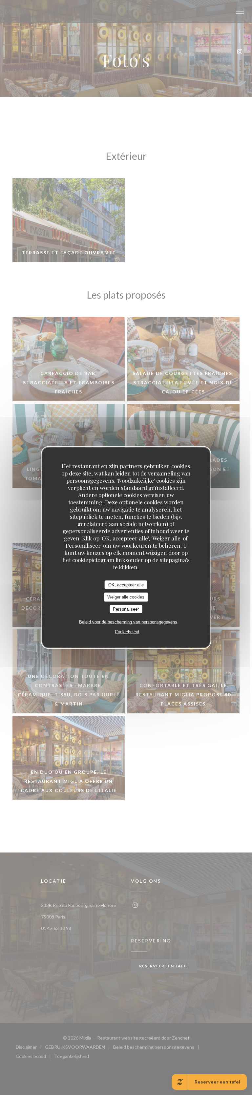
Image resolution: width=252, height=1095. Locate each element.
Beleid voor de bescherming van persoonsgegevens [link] (128, 622)
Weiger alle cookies (125, 597)
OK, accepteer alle (126, 584)
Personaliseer (126, 608)
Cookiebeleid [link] (127, 631)
